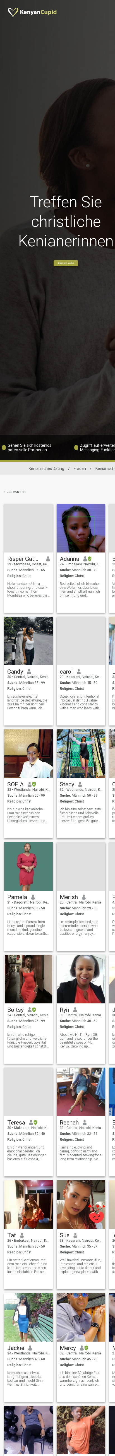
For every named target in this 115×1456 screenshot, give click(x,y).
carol (66, 671)
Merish (69, 897)
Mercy (68, 1348)
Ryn (64, 1009)
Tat (11, 1235)
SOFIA (15, 784)
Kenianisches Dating (46, 468)
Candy (15, 671)
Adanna (69, 559)
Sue (65, 1235)
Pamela (17, 897)
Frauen (80, 468)
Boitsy (15, 1009)
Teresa (16, 1122)
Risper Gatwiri (24, 559)
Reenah (69, 1122)
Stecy (67, 784)
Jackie (15, 1348)
